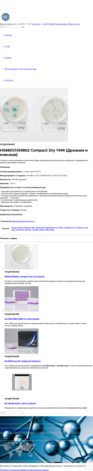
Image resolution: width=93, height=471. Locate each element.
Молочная (40, 227)
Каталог (8, 58)
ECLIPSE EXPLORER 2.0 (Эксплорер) (22, 319)
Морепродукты (51, 227)
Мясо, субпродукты (67, 227)
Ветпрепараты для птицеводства (20, 69)
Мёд (33, 227)
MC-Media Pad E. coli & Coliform (20, 403)
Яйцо (52, 230)
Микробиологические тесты (23, 221)
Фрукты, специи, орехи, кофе (37, 230)
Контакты (9, 80)
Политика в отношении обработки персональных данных (24, 470)
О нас (7, 46)
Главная (8, 35)
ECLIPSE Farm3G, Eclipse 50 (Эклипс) (23, 361)
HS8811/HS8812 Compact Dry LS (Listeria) (24, 276)
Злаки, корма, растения (21, 227)
